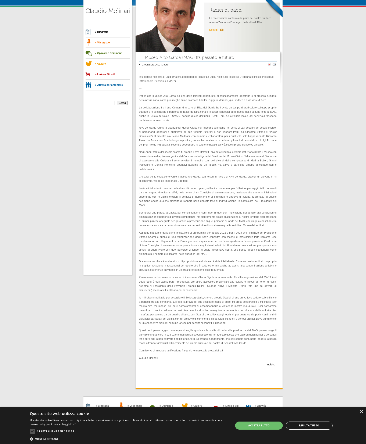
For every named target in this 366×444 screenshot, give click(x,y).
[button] (129, 438)
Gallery (101, 63)
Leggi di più (69, 424)
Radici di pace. (225, 10)
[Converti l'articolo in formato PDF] (269, 64)
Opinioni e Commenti (109, 53)
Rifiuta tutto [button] (309, 425)
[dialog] (183, 425)
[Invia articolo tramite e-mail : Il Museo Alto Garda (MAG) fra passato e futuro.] (274, 64)
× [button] (361, 411)
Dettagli (213, 29)
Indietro (271, 364)
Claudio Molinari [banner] (107, 13)
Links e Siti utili (106, 74)
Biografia (102, 32)
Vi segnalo (103, 42)
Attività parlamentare (110, 84)
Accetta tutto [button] (259, 425)
